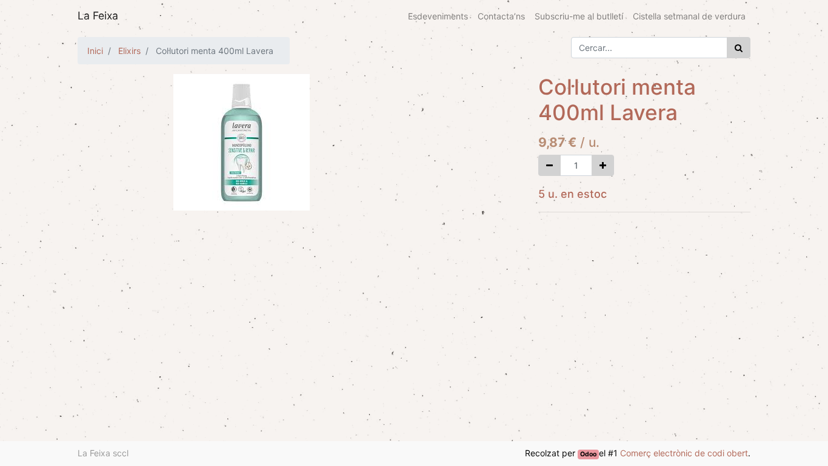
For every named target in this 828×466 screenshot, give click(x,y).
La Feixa (98, 15)
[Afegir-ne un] (603, 165)
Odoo (588, 454)
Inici (95, 51)
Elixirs (129, 51)
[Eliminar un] (549, 165)
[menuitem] (438, 16)
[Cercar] (738, 47)
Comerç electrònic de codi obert (684, 453)
